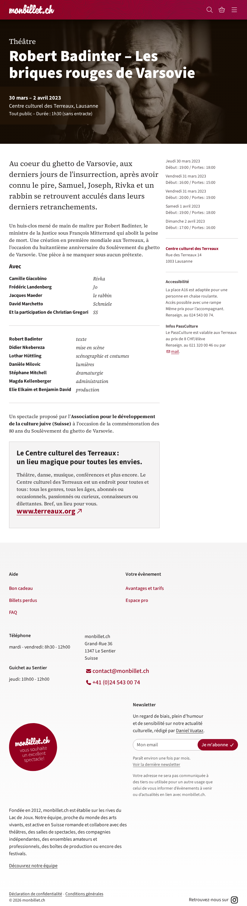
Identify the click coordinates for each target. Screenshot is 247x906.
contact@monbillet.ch (120, 671)
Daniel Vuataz (189, 730)
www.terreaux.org (46, 511)
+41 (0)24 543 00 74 (116, 682)
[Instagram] (234, 899)
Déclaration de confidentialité (35, 894)
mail (175, 352)
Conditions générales (84, 894)
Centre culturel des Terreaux (192, 249)
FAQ (13, 612)
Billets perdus (23, 600)
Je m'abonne (215, 744)
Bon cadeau (21, 588)
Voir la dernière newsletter (156, 765)
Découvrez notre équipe (33, 865)
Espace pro (137, 600)
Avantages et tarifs (145, 588)
